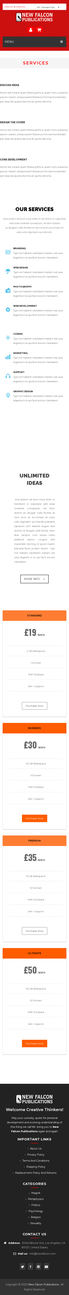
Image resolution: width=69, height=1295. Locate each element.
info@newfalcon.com (43, 1253)
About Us (36, 1148)
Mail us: (23, 1253)
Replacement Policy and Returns (35, 1172)
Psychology (35, 1211)
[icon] (22, 1266)
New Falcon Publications (43, 1284)
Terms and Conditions (35, 1160)
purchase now (35, 705)
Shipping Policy (35, 1166)
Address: (14, 1243)
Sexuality (35, 1223)
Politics (35, 1205)
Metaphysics (36, 1199)
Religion (36, 1217)
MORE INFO (32, 579)
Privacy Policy (35, 1154)
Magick (35, 1193)
